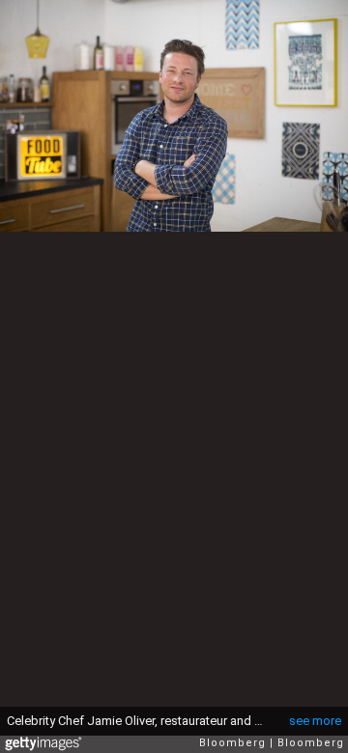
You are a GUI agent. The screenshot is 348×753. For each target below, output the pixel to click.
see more (315, 720)
